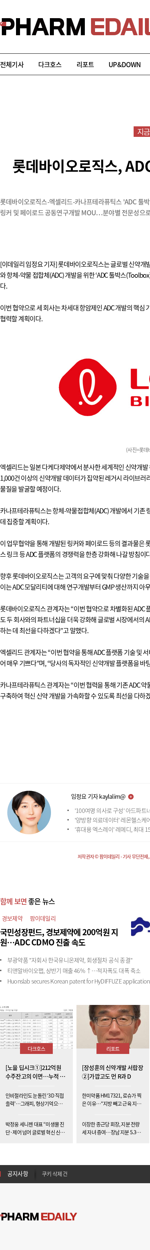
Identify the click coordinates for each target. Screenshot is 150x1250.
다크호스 (50, 64)
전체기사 (12, 64)
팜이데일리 (43, 918)
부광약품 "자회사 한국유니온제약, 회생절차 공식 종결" (70, 960)
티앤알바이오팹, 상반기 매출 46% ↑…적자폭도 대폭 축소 (74, 970)
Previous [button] (44, 1169)
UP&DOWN (124, 64)
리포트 (85, 64)
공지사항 (17, 1173)
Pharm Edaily (38, 1217)
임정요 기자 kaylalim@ (98, 796)
